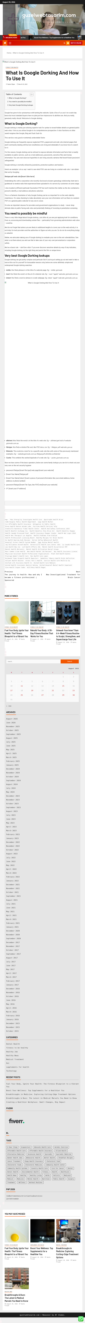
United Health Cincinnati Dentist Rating (21, 565)
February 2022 (13, 877)
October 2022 (12, 850)
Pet (7, 1063)
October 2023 (12, 804)
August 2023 (12, 811)
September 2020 (13, 939)
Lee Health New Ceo (12, 547)
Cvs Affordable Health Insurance (18, 524)
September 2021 (13, 896)
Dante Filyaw (11, 84)
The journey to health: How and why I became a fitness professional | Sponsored (23, 576)
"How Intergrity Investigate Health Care (26, 519)
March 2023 (11, 831)
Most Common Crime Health (15, 551)
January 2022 (12, 881)
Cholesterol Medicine (33, 1165)
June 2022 (11, 861)
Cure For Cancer (58, 1168)
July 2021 (11, 904)
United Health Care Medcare (44, 563)
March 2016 (11, 1012)
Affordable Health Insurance (40, 1151)
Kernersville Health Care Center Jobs (45, 544)
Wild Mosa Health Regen (36, 567)
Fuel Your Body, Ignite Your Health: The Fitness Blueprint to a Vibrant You (17, 633)
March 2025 (11, 757)
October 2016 (12, 996)
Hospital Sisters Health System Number (20, 542)
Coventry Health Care (39, 1168)
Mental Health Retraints (14, 549)
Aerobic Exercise (61, 1147)
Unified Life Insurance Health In (18, 563)
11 (22, 686)
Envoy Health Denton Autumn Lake (18, 526)
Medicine (20, 1179)
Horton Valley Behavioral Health (45, 540)
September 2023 (13, 807)
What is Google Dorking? (17, 98)
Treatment (11, 1182)
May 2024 (10, 792)
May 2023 (10, 823)
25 (22, 695)
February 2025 (13, 761)
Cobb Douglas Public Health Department (20, 522)
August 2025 (12, 738)
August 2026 (12, 719)
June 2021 (11, 908)
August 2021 (12, 900)
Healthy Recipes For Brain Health (49, 538)
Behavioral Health (33, 1158)
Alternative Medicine (15, 1154)
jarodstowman (12, 1199)
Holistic (56, 1175)
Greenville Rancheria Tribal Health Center (22, 528)
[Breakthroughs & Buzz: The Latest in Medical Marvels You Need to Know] (17, 1277)
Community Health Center (55, 1165)
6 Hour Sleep (12, 1147)
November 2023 (13, 800)
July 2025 (11, 742)
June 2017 (11, 966)
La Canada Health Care (71, 544)
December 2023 (13, 796)
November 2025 (13, 726)
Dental (70, 1168)
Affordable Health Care (16, 1151)
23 (74, 691)
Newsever (46, 1315)
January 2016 (12, 1019)
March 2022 (11, 873)
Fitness (45, 1172)
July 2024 (11, 788)
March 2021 (11, 919)
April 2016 (11, 1008)
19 (32, 691)
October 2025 (12, 730)
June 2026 (11, 723)
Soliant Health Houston (14, 560)
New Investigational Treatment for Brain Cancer (63, 574)
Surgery (71, 1179)
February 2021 (13, 923)
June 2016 (11, 1000)
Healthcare (65, 1172)
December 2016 (13, 989)
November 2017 (13, 946)
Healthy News (12, 1056)
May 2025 (10, 750)
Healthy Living (36, 1175)
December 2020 (13, 931)
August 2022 (12, 854)
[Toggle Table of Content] (30, 94)
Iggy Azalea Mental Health (48, 542)
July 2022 (11, 858)
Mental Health (32, 1179)
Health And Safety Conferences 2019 (55, 528)
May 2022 (10, 865)
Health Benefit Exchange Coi (16, 531)
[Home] (5, 43)
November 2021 (13, 888)
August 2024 (12, 784)
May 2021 (10, 912)
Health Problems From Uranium (45, 535)
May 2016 (10, 1004)
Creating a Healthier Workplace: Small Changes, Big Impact (35, 1102)
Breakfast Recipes (66, 1158)
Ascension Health (34, 1154)
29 (63, 695)
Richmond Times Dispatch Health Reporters (21, 558)
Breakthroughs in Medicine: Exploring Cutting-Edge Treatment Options (41, 1094)
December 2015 (13, 1023)
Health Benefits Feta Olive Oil (42, 531)
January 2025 (12, 765)
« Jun (8, 706)
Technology (11, 1071)
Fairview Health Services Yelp (45, 526)
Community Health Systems (17, 1168)
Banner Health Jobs (14, 1158)
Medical (10, 1179)
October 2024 (12, 777)
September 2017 (13, 954)
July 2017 (11, 962)
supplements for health (17, 1067)
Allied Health (61, 1151)
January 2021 (12, 927)
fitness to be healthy (12, 67)
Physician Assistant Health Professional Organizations (27, 554)
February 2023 (13, 834)
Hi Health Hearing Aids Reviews (17, 540)
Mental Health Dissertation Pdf (54, 547)
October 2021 (12, 892)
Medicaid (67, 1175)
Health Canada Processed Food (17, 533)
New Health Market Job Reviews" (39, 551)
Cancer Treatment (14, 1161)
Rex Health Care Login (39, 556)
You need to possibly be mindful (20, 102)
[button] (10, 43)
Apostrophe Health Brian (53, 519)
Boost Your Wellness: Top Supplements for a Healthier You (36, 37)
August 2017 (12, 958)
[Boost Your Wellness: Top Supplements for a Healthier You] (42, 1230)
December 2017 (13, 942)
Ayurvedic (48, 1154)
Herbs (47, 1175)
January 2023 (12, 838)
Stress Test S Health (34, 560)
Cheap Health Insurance (33, 1161)
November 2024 (13, 773)
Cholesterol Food (53, 1161)
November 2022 (13, 846)
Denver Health (12, 1172)
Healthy (23, 1175)
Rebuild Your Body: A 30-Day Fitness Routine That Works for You (41, 633)
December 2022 (13, 842)
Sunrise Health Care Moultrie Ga (57, 560)
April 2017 (11, 973)
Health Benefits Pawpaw (65, 531)
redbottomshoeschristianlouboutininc (24, 1196)
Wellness (22, 1182)
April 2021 (11, 915)
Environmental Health (30, 1172)
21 (53, 691)
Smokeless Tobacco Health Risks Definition (57, 558)
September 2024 (13, 781)
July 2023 (11, 815)
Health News (11, 1175)
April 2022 (11, 869)
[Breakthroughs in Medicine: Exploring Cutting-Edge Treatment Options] (68, 1230)
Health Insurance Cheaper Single (43, 533)
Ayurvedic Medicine (63, 1154)
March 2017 (11, 977)
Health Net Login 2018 (67, 533)
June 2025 (11, 746)
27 (42, 695)
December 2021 (13, 885)
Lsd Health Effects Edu (31, 547)
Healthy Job (12, 1052)
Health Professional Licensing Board (19, 538)
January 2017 (12, 985)
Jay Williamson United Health (17, 544)
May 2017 (10, 969)
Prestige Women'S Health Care (17, 556)
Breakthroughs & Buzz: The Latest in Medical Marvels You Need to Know (41, 1098)
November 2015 (13, 1027)
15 (63, 686)
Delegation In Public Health (44, 524)
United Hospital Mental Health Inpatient (56, 565)
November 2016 (13, 993)
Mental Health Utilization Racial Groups (42, 549)
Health (54, 1172)
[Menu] (10, 43)
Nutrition (46, 1179)
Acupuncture (25, 1147)
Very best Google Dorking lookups (21, 105)
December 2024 (13, 769)
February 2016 (13, 1016)
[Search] (64, 43)
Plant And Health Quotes (60, 554)
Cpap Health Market (45, 522)
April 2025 (11, 753)
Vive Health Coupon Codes (15, 567)
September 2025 (13, 734)
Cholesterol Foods (14, 1165)
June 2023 (11, 819)
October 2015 (12, 1031)
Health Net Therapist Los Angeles (18, 535)
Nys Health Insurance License (65, 551)
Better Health (49, 1158)
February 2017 (13, 981)
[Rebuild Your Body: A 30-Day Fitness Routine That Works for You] (42, 613)
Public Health (58, 1179)
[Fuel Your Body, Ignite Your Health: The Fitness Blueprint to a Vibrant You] (17, 613)
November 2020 (13, 935)
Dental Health (13, 1044)
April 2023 (11, 827)
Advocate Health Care (42, 1147)
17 (11, 691)
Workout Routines (35, 1182)
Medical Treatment (15, 1059)
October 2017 (12, 950)
